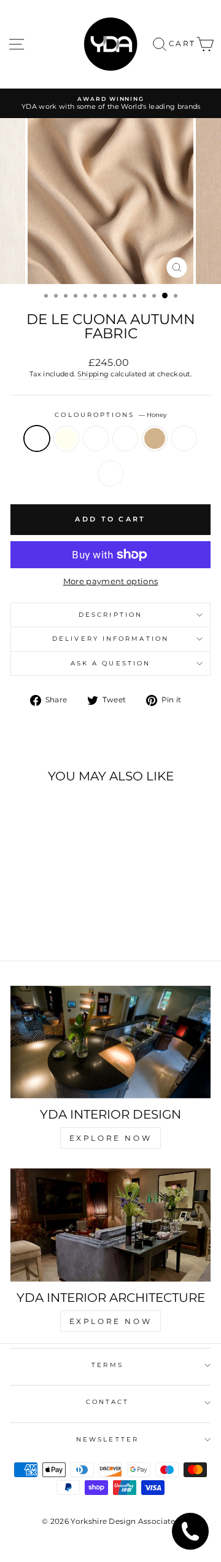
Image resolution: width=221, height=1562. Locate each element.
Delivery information (110, 639)
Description (110, 615)
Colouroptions (110, 415)
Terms (107, 1365)
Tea (184, 438)
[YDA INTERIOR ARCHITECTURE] (110, 1224)
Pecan (125, 438)
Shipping (93, 374)
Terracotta (110, 473)
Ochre (95, 438)
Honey (37, 438)
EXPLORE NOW (110, 1138)
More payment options (110, 581)
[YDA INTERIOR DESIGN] (110, 1042)
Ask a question (110, 663)
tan (154, 438)
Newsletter (107, 1439)
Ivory (66, 438)
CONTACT (108, 1402)
